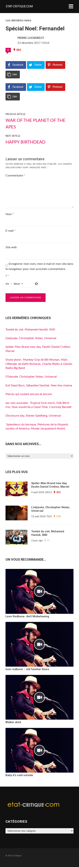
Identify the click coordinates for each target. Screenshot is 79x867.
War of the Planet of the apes (35, 123)
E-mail (11, 230)
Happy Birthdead (25, 142)
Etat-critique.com (19, 6)
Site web (11, 247)
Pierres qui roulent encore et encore (29, 394)
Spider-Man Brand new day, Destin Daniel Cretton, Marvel (50, 485)
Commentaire (15, 175)
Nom (10, 214)
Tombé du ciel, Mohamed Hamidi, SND (30, 329)
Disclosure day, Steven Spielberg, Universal (33, 415)
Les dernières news (18, 20)
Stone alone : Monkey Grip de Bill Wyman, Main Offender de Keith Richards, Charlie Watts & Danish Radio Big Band (39, 363)
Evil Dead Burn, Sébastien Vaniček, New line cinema (39, 385)
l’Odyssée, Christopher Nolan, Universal (31, 376)
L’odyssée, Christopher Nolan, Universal (31, 338)
